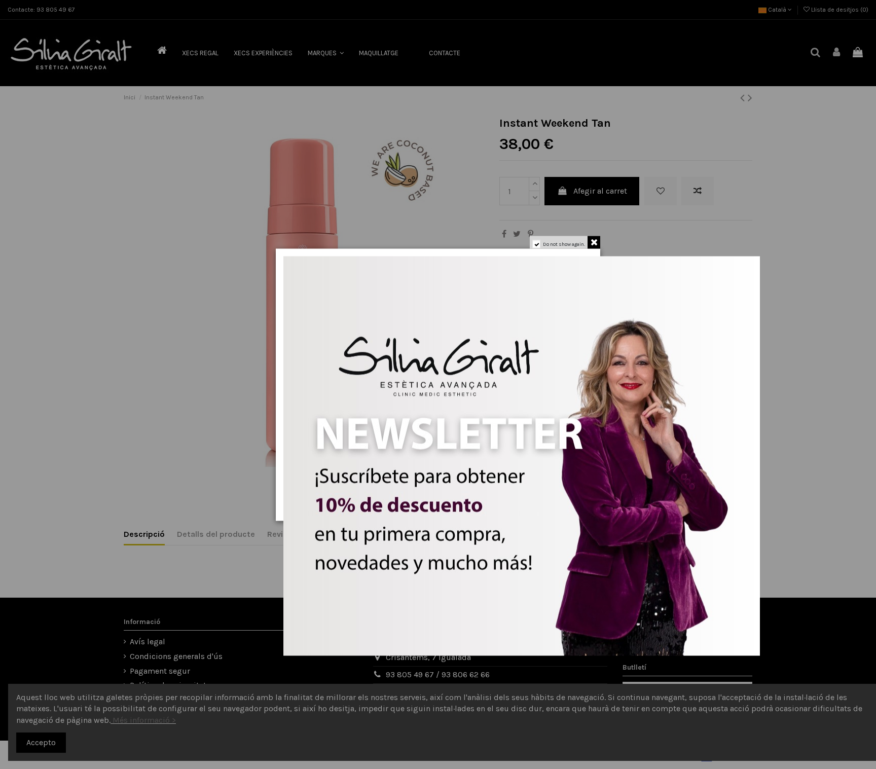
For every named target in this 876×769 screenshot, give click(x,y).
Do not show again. (564, 244)
